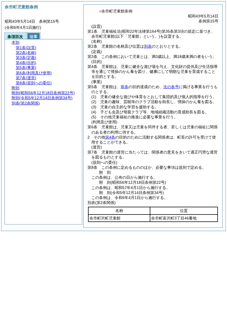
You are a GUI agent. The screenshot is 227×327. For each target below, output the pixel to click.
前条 (124, 87)
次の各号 (171, 87)
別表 (148, 46)
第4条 (110, 137)
